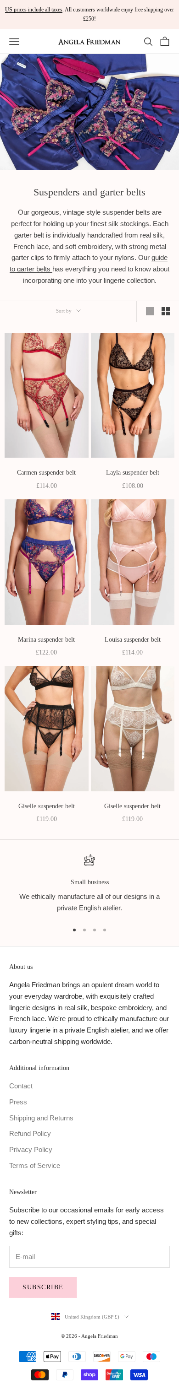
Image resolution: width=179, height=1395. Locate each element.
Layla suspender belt (132, 472)
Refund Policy (30, 1133)
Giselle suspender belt (46, 806)
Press (18, 1102)
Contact (21, 1086)
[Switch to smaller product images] (166, 311)
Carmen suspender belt (46, 472)
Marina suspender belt (46, 639)
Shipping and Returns (41, 1118)
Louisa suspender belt (133, 639)
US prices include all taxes (33, 9)
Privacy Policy (30, 1149)
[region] (89, 884)
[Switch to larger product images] (150, 311)
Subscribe (43, 1287)
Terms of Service (34, 1165)
